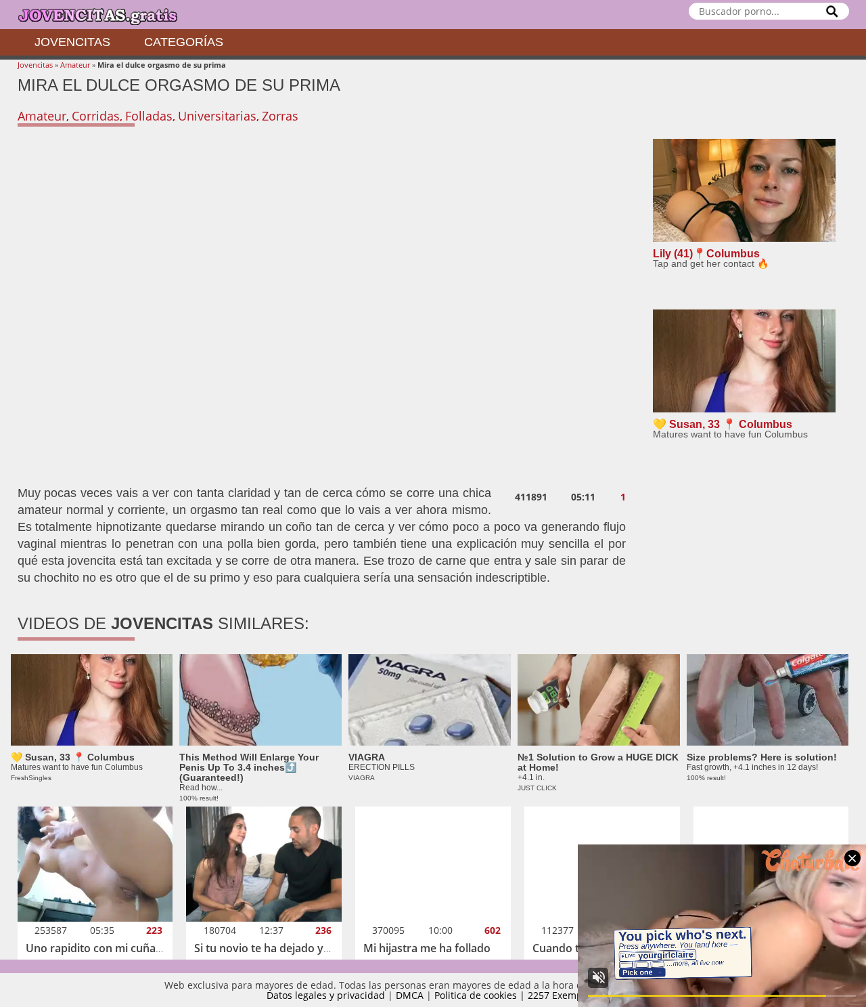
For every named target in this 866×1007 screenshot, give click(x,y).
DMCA (410, 995)
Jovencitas (72, 42)
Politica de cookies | (481, 995)
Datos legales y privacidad (326, 995)
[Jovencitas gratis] (109, 14)
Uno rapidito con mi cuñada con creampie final (146, 948)
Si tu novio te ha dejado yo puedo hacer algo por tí (323, 948)
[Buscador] (832, 11)
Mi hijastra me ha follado (427, 948)
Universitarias (217, 116)
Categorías (183, 42)
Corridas (96, 116)
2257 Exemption (564, 995)
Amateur (75, 65)
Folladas (149, 116)
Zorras (280, 116)
